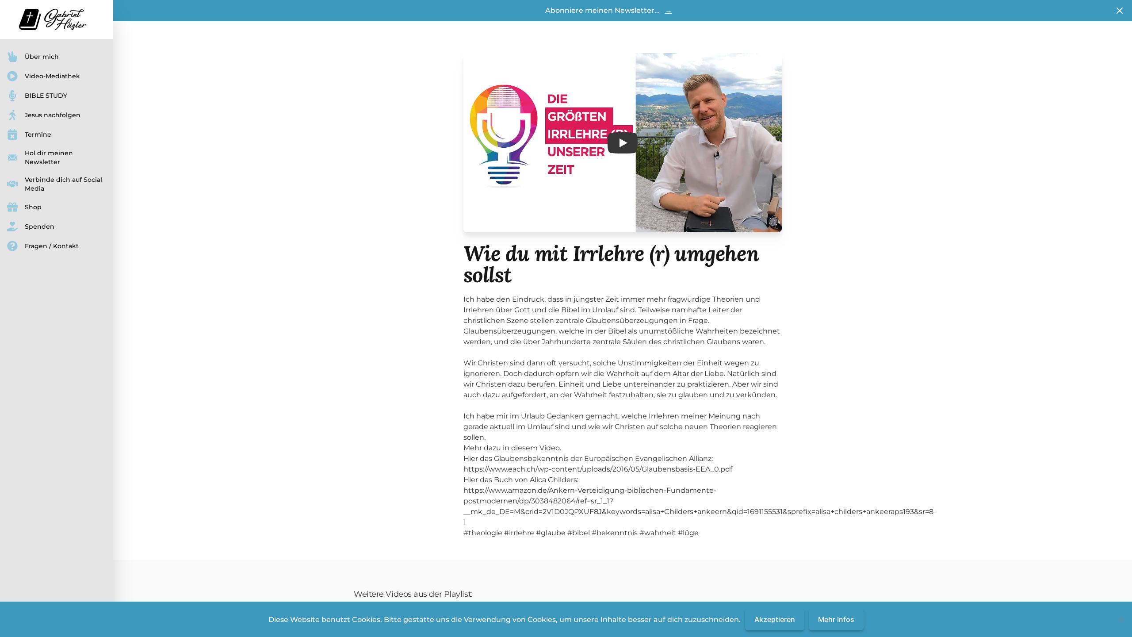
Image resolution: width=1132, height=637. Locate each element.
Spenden (39, 226)
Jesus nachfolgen (52, 115)
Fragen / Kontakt (52, 246)
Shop (33, 207)
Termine (38, 134)
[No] (1121, 619)
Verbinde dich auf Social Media (63, 184)
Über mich (42, 57)
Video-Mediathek (52, 76)
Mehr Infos (836, 619)
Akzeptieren (774, 619)
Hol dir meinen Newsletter (49, 157)
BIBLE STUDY (46, 96)
